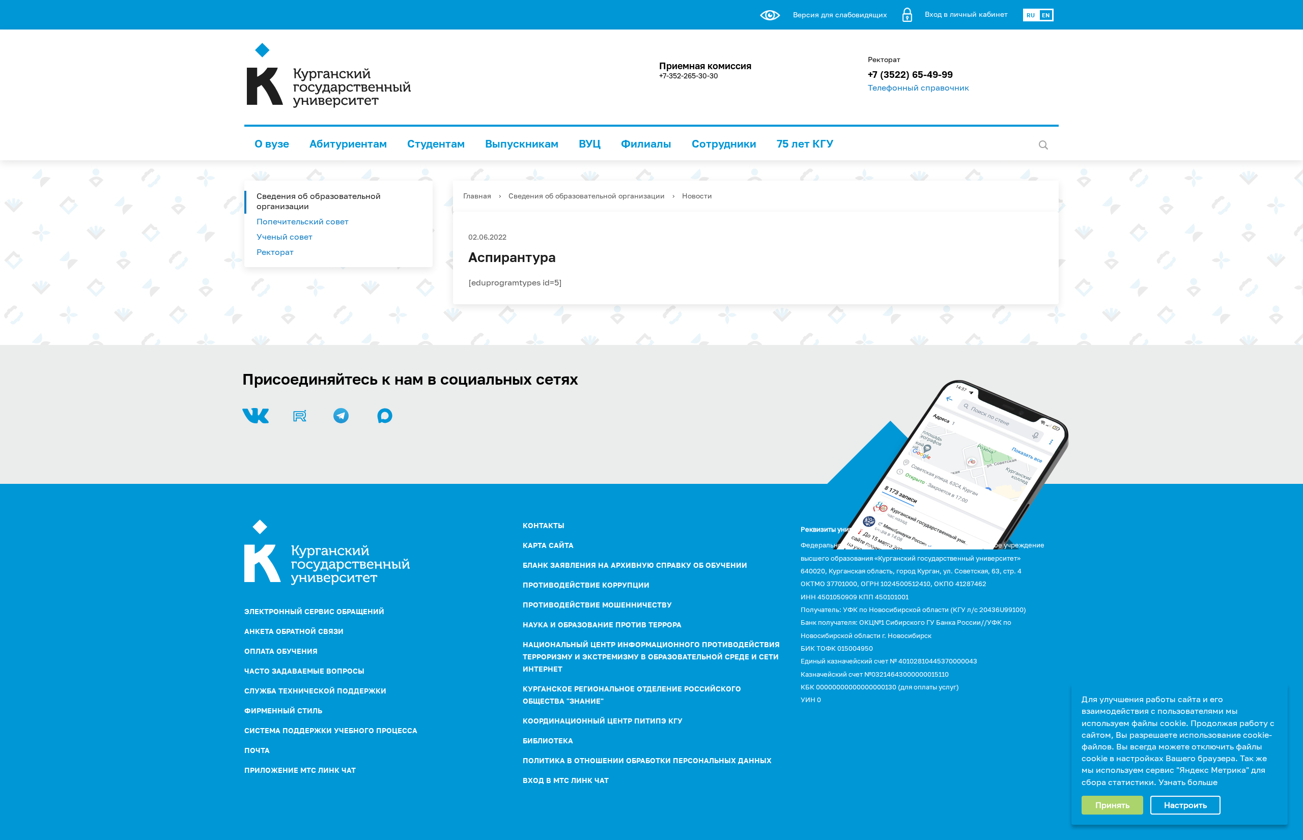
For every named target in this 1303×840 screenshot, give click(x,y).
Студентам (436, 143)
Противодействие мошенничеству (597, 604)
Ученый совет (285, 236)
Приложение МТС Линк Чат (300, 770)
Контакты (543, 525)
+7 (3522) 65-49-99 (910, 74)
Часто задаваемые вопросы (304, 671)
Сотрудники (724, 143)
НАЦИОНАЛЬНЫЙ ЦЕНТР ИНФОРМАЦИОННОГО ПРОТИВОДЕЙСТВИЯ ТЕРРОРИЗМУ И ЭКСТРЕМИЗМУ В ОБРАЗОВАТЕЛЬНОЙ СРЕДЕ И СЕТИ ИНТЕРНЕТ (651, 656)
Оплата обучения (281, 651)
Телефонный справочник (918, 87)
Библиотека (548, 740)
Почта (257, 750)
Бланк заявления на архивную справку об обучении (635, 565)
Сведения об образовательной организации (319, 201)
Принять (1112, 805)
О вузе (271, 143)
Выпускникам (521, 143)
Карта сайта (548, 545)
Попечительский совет (303, 221)
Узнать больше (1187, 782)
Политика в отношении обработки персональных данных (647, 760)
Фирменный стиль (283, 710)
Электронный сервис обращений (314, 611)
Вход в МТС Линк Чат (566, 780)
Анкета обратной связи (294, 631)
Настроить (1185, 805)
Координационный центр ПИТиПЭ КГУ (603, 720)
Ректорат (275, 252)
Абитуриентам (348, 143)
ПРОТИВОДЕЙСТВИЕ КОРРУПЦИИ (586, 585)
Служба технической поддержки (315, 690)
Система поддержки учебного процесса (330, 730)
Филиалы (646, 143)
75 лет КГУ (805, 143)
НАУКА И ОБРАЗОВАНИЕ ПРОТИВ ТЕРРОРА (602, 624)
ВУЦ (590, 143)
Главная (477, 195)
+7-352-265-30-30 (688, 75)
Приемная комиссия (705, 65)
